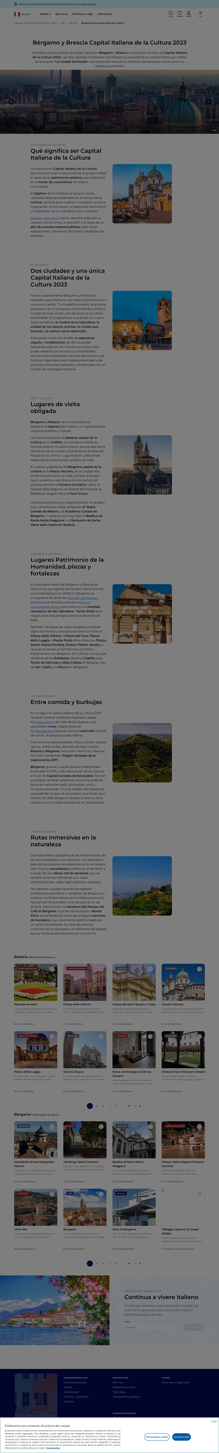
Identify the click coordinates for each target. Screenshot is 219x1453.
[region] (109, 1435)
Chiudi (214, 1421)
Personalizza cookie (157, 1437)
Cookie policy (53, 1448)
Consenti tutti (181, 1437)
